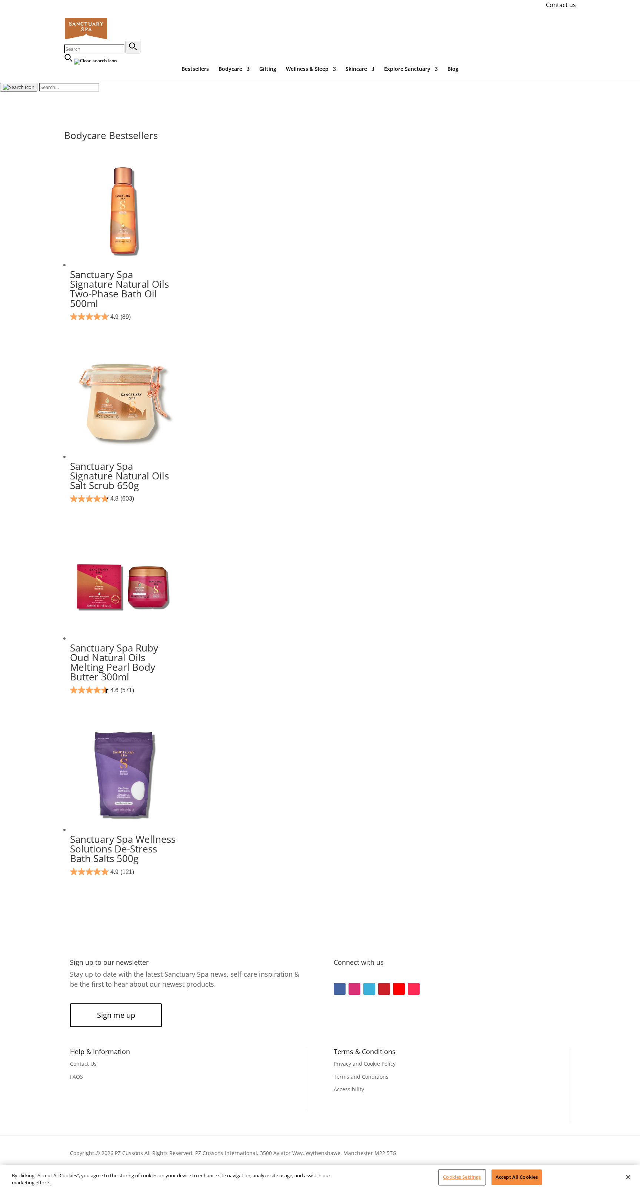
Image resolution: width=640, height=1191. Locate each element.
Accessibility (349, 1089)
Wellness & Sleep (307, 69)
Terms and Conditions (361, 1076)
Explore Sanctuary (407, 69)
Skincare (356, 69)
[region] (320, 1178)
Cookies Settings (462, 1177)
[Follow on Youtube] (399, 989)
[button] (133, 47)
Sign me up (116, 1015)
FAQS (76, 1076)
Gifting (267, 69)
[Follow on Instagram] (354, 989)
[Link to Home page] (86, 38)
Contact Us (83, 1063)
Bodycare (230, 69)
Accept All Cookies (517, 1177)
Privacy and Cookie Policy (365, 1063)
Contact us (561, 5)
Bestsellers (195, 69)
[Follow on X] (369, 989)
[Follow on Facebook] (340, 989)
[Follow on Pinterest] (384, 989)
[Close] (628, 1177)
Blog (453, 69)
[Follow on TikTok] (414, 989)
